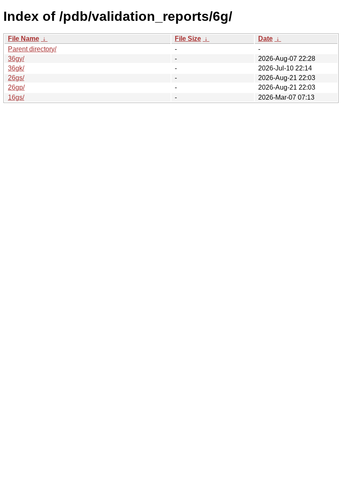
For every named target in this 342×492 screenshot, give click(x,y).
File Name (23, 38)
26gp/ (16, 87)
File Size (188, 38)
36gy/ (16, 58)
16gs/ (16, 97)
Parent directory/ (32, 49)
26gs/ (16, 77)
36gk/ (16, 68)
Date (265, 38)
